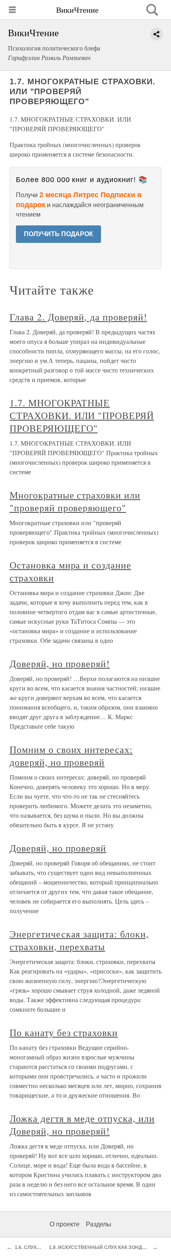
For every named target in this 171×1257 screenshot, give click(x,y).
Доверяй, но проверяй (58, 848)
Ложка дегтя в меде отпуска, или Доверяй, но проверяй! (82, 1124)
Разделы (98, 1224)
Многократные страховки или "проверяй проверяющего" (75, 501)
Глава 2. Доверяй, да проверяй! (78, 316)
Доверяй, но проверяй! (60, 663)
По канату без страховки (64, 1032)
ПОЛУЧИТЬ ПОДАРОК (58, 234)
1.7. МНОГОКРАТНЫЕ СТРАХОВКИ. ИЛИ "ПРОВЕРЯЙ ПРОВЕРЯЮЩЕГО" (82, 415)
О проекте (65, 1224)
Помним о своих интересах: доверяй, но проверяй (71, 755)
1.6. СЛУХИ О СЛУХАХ (40, 1247)
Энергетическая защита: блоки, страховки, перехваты (79, 940)
